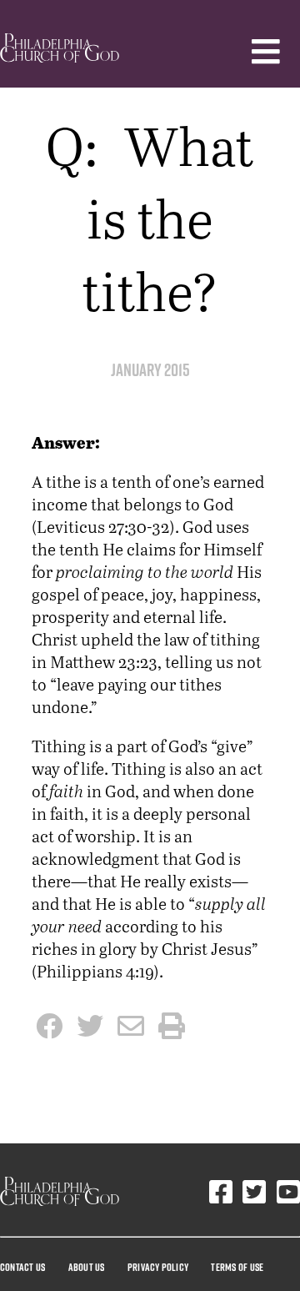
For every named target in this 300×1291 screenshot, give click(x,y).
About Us (86, 1266)
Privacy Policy (158, 1266)
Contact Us (22, 1266)
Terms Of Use (237, 1266)
